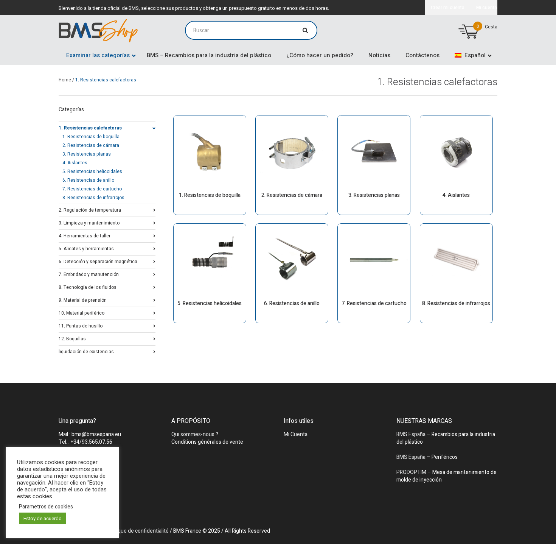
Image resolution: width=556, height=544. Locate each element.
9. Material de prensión (83, 299)
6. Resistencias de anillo (88, 180)
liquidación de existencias (86, 351)
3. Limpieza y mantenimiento (89, 222)
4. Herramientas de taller (84, 235)
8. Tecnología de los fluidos (87, 287)
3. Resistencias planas (86, 154)
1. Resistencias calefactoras (90, 127)
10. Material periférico (81, 312)
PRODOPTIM (411, 472)
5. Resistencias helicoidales (92, 171)
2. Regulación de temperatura (90, 209)
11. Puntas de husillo (81, 325)
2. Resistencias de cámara (90, 145)
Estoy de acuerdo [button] (42, 518)
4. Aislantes (74, 162)
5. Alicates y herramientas (86, 248)
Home (65, 79)
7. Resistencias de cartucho (92, 188)
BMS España (411, 434)
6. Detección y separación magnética (98, 261)
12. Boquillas (72, 338)
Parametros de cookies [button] (46, 507)
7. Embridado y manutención (89, 274)
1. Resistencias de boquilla (91, 136)
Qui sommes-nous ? (194, 434)
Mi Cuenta (296, 434)
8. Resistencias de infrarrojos (93, 197)
